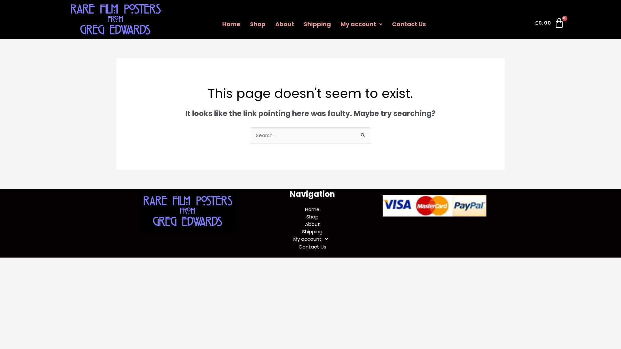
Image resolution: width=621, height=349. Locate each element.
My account (358, 24)
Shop (258, 24)
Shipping (317, 24)
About (284, 24)
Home (231, 24)
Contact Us (409, 24)
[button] (361, 24)
